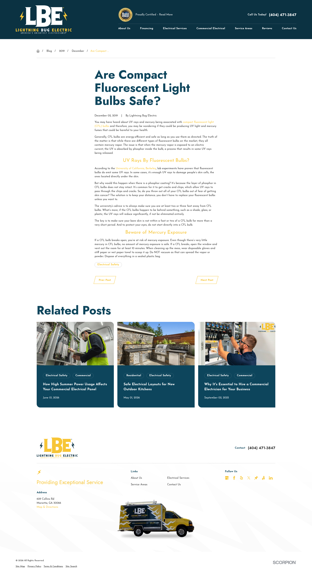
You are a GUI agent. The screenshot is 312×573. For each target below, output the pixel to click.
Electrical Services (178, 478)
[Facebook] (234, 478)
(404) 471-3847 (282, 14)
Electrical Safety (108, 264)
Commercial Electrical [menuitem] (210, 28)
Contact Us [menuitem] (289, 28)
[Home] (44, 19)
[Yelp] (241, 478)
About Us (136, 478)
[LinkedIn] (271, 478)
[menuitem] (20, 566)
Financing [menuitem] (146, 28)
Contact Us (174, 484)
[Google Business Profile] (227, 478)
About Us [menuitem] (124, 28)
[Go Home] (38, 51)
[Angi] (263, 478)
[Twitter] (249, 478)
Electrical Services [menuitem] (175, 28)
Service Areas (139, 484)
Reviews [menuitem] (267, 28)
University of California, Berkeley (136, 168)
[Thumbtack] (256, 478)
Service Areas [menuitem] (243, 28)
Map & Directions (47, 507)
